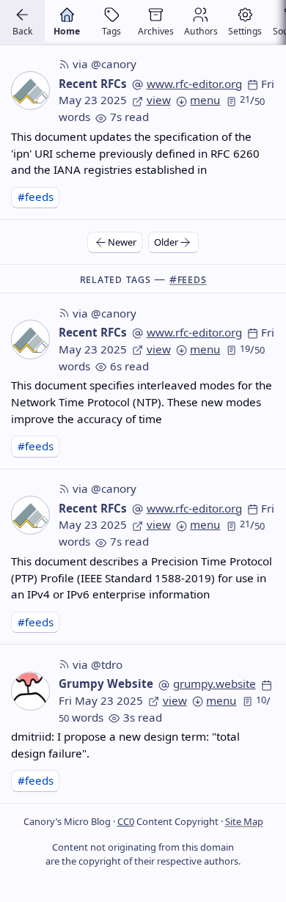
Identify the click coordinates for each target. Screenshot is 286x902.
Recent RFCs (93, 83)
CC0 (125, 821)
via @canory (104, 63)
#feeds (36, 196)
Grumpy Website (106, 683)
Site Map (244, 821)
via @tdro (97, 664)
